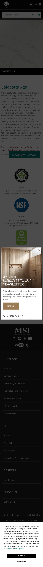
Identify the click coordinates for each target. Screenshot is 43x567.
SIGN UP (10, 306)
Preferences (21, 561)
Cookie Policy (8, 549)
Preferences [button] (8, 541)
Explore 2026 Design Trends (15, 316)
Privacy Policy (19, 549)
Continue (21, 556)
